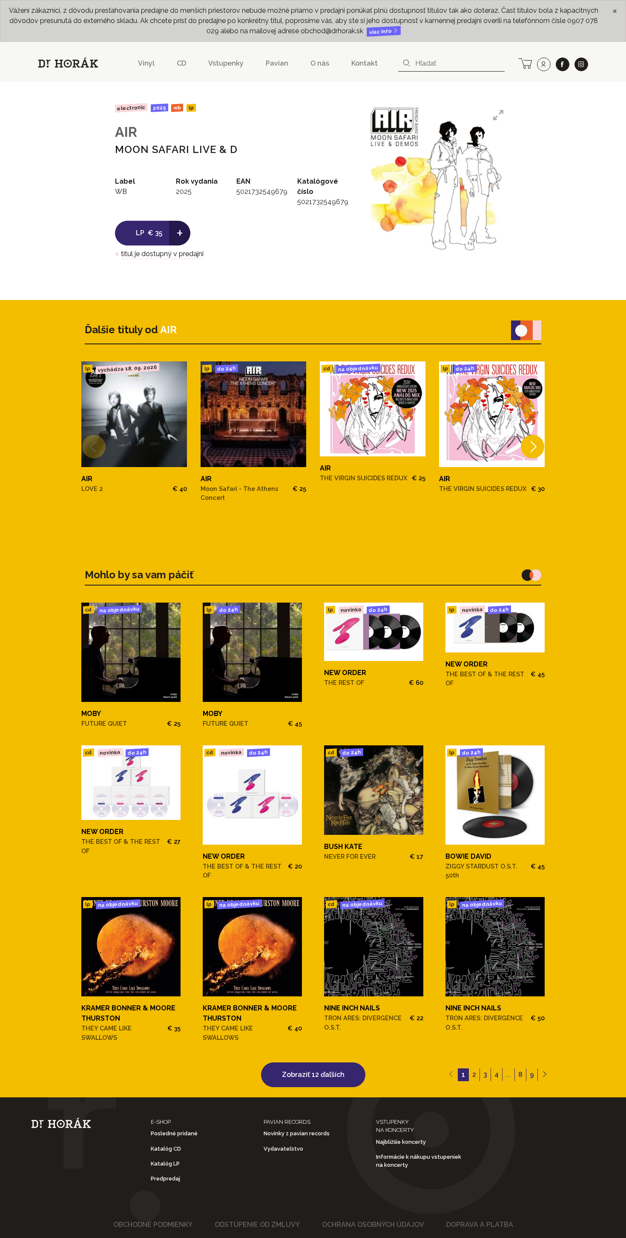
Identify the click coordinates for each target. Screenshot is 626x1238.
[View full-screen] (498, 115)
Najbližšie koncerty (401, 1142)
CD (181, 63)
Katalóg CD (166, 1149)
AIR (126, 132)
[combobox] (451, 63)
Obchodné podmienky (152, 1225)
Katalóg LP (165, 1163)
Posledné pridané (174, 1133)
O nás (319, 63)
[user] (544, 64)
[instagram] (581, 64)
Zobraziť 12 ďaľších (313, 1075)
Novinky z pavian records (297, 1133)
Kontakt (364, 63)
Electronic (131, 107)
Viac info (381, 31)
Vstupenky (226, 63)
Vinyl (146, 63)
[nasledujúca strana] (544, 1074)
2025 (159, 107)
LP (191, 108)
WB (177, 108)
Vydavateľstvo (283, 1149)
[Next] (532, 446)
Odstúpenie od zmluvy (257, 1225)
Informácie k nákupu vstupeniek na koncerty (418, 1161)
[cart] (525, 62)
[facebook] (562, 64)
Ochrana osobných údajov (373, 1225)
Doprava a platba (479, 1225)
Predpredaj (165, 1178)
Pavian (277, 63)
